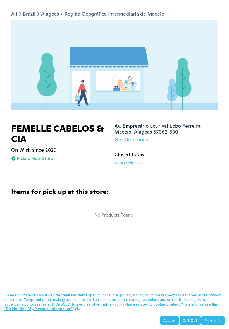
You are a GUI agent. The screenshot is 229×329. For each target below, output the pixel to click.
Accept (169, 320)
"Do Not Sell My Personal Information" (38, 308)
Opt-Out (190, 320)
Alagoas (50, 14)
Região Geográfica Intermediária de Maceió (114, 14)
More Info (212, 320)
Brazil (29, 14)
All (14, 14)
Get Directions (131, 139)
